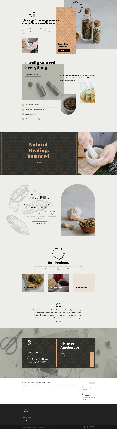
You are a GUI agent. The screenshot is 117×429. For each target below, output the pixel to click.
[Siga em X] (92, 358)
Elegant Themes (32, 427)
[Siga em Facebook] (92, 355)
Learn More (39, 162)
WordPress (47, 427)
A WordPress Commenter (87, 397)
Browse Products (33, 74)
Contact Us (63, 358)
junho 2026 (25, 411)
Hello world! (84, 389)
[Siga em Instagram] (92, 361)
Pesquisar (92, 383)
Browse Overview (39, 223)
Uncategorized (26, 420)
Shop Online (64, 50)
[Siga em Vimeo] (92, 363)
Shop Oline (63, 353)
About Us (62, 356)
